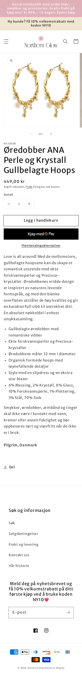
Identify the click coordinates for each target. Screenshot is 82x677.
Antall (8, 195)
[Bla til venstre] (31, 134)
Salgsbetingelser (23, 534)
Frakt (29, 186)
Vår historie (19, 566)
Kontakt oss (19, 555)
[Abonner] (68, 612)
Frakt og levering (23, 544)
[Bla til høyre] (51, 134)
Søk (12, 523)
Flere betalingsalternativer (41, 246)
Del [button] (12, 467)
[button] (6, 41)
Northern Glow (36, 668)
